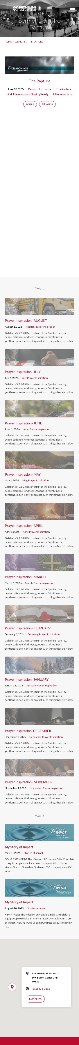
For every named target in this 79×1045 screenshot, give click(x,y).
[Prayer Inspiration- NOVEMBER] (39, 774)
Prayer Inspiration (45, 326)
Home (8, 41)
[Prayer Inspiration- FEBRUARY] (39, 620)
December (35, 736)
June (26, 429)
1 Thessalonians (62, 94)
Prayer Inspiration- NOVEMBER (28, 782)
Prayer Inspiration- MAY (23, 474)
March (29, 583)
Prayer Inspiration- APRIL (24, 526)
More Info (35, 999)
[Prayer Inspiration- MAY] (39, 466)
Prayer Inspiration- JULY (23, 372)
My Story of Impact (19, 847)
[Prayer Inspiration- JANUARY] (39, 671)
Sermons (20, 41)
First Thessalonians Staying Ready (27, 94)
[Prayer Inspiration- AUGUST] (39, 312)
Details (30, 104)
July (24, 377)
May (24, 480)
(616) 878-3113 (41, 988)
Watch (49, 104)
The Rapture (35, 41)
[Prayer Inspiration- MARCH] (39, 568)
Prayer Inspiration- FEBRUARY (28, 628)
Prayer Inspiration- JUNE (23, 423)
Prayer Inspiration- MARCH (25, 577)
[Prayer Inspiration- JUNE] (39, 415)
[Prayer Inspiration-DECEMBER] (39, 722)
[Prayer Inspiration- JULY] (39, 363)
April (25, 531)
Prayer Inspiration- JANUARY (26, 679)
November (36, 788)
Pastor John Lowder (40, 89)
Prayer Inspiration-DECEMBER (28, 731)
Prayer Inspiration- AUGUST (26, 320)
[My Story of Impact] (39, 838)
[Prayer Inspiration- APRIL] (39, 517)
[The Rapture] (39, 71)
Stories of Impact (33, 852)
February (33, 634)
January (31, 685)
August (30, 326)
